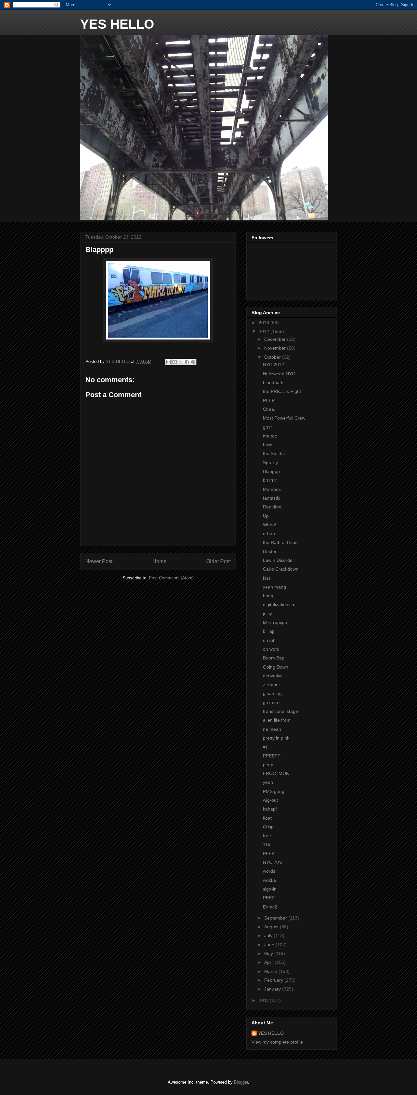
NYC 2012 (273, 364)
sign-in (270, 889)
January (273, 988)
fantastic (271, 498)
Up (266, 516)
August (272, 926)
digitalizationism (279, 604)
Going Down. (276, 667)
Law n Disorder (278, 560)
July (269, 935)
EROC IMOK (276, 773)
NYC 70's (272, 862)
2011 (264, 1000)
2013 (264, 322)
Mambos (272, 489)
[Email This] (168, 362)
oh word (271, 649)
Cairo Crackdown (280, 569)
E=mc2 (270, 906)
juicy (267, 613)
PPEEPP (271, 755)
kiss (267, 578)
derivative (273, 675)
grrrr (267, 427)
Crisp (268, 826)
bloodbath (273, 382)
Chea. (269, 409)
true (267, 835)
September (276, 918)
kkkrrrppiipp (275, 622)
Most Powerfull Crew (284, 418)
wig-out (270, 800)
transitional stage (280, 711)
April (269, 962)
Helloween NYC (279, 373)
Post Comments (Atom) (171, 577)
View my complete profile (277, 1042)
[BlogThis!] (174, 362)
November (275, 348)
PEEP (269, 400)
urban (269, 533)
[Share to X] (181, 362)
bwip (267, 444)
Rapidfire (272, 506)
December (275, 339)
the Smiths (274, 453)
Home (159, 561)
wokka (269, 880)
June (270, 944)
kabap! (270, 808)
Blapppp (271, 471)
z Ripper (271, 684)
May (269, 953)
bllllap (269, 631)
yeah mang (274, 586)
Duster (270, 551)
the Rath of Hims (280, 542)
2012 (264, 331)
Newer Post (98, 561)
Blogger (241, 1082)
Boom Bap (273, 657)
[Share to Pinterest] (193, 362)
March (271, 971)
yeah (268, 782)
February (274, 980)
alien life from (277, 720)
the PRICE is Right (282, 391)
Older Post (218, 561)
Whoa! (269, 524)
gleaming (272, 693)
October (273, 357)
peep (268, 764)
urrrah (269, 640)
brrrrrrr (270, 480)
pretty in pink (276, 738)
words (269, 871)
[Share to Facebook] (187, 362)
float (267, 818)
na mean (272, 729)
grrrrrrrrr (271, 702)
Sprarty (270, 462)
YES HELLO (117, 24)
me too (270, 435)
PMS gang (273, 791)
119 (266, 844)
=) (265, 746)
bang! (269, 595)
